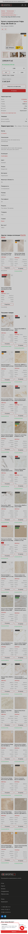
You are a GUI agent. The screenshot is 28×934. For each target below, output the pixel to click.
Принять (14, 931)
